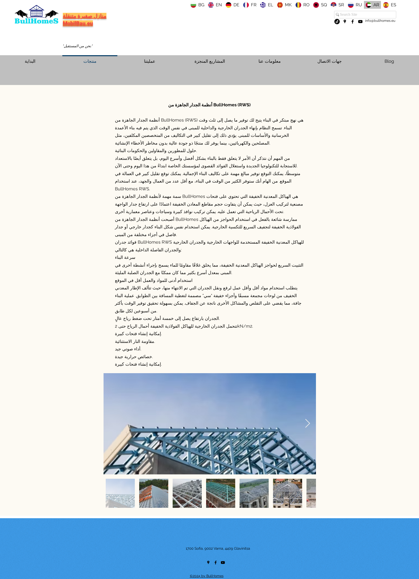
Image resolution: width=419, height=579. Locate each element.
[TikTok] (337, 21)
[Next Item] (307, 423)
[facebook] (352, 21)
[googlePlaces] (344, 21)
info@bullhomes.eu (380, 21)
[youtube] (360, 21)
